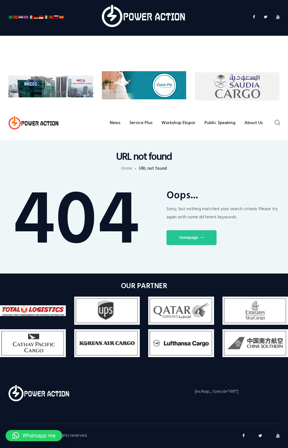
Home (126, 168)
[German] (36, 17)
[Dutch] (21, 17)
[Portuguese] (51, 17)
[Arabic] (11, 17)
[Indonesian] (41, 17)
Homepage (188, 237)
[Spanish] (61, 17)
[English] (26, 17)
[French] (31, 17)
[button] (34, 435)
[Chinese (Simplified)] (16, 17)
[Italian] (46, 17)
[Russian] (56, 17)
